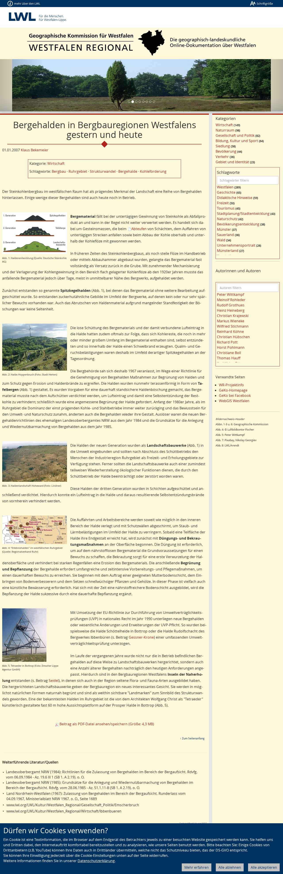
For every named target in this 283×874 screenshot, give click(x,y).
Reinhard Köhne (230, 331)
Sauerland (225, 234)
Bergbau (59, 171)
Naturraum (225, 130)
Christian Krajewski (233, 315)
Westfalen (225, 187)
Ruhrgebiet (78, 171)
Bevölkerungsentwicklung (238, 224)
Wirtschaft (56, 163)
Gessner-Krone (141, 637)
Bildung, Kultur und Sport (237, 140)
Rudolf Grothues (231, 305)
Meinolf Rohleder (231, 299)
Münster (224, 229)
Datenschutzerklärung (96, 860)
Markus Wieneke (230, 321)
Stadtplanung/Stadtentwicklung (243, 213)
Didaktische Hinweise (234, 197)
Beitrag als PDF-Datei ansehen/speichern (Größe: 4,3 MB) (106, 724)
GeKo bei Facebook (235, 395)
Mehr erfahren (196, 867)
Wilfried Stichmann (233, 326)
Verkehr (222, 156)
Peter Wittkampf (230, 294)
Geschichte (226, 192)
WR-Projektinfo (231, 385)
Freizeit (223, 203)
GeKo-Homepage (233, 390)
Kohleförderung (153, 171)
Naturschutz (227, 218)
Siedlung (223, 146)
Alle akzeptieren (264, 867)
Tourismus (226, 208)
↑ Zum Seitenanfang (192, 738)
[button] (21, 85)
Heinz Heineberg (231, 310)
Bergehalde (127, 171)
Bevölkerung (226, 151)
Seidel (54, 680)
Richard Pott (227, 342)
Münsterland (227, 250)
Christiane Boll (229, 352)
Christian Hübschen (233, 336)
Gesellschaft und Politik (235, 135)
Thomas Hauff (228, 358)
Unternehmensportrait (236, 245)
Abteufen (139, 228)
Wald (221, 240)
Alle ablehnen (229, 867)
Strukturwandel (103, 171)
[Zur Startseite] (141, 43)
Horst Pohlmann (231, 347)
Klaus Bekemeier (34, 150)
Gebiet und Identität (232, 161)
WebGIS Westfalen (234, 400)
